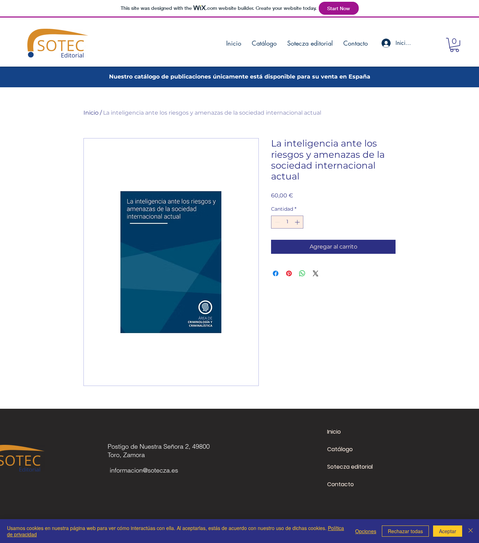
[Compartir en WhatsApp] (302, 273)
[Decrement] (276, 222)
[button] (454, 45)
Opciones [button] (365, 531)
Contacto (340, 484)
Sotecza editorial (350, 467)
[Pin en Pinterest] (289, 273)
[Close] (470, 531)
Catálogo (340, 449)
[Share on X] (315, 273)
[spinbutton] (287, 222)
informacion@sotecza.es (144, 470)
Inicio (91, 112)
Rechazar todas (405, 531)
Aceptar (447, 531)
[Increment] (298, 222)
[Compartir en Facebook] (275, 273)
